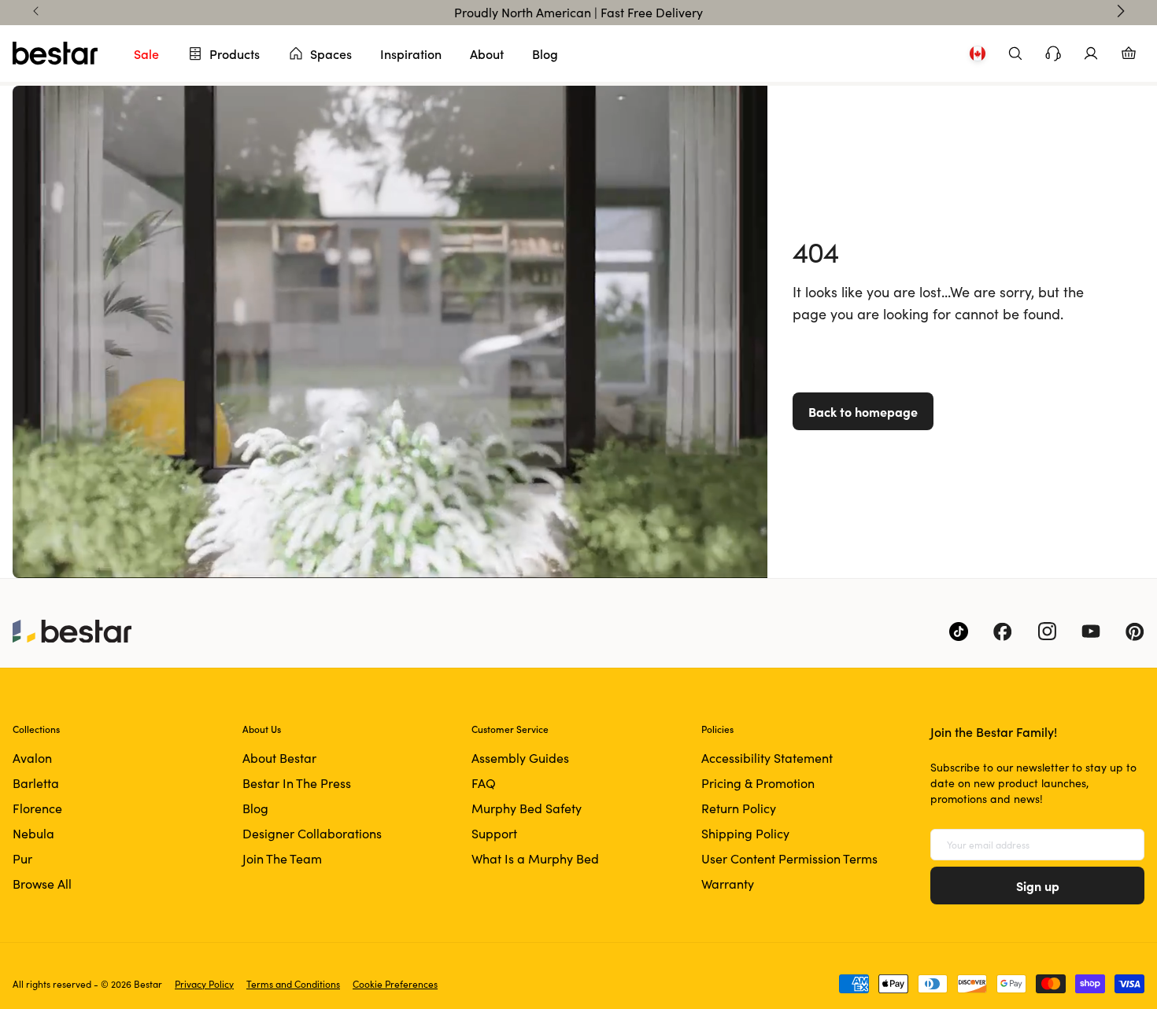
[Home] (55, 53)
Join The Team (282, 858)
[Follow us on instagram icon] (1046, 631)
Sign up (1037, 885)
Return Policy (738, 808)
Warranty (727, 883)
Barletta (36, 783)
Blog (545, 53)
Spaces (331, 53)
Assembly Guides (520, 757)
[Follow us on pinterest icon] (1135, 631)
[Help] (1053, 53)
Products (234, 53)
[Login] (1091, 53)
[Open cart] (1128, 53)
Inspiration (411, 53)
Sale (146, 53)
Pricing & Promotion (758, 783)
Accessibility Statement (767, 757)
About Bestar (279, 757)
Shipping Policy (745, 833)
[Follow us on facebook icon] (1002, 631)
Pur (22, 858)
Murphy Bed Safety (526, 808)
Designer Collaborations (312, 833)
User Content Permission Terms (789, 858)
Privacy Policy (204, 984)
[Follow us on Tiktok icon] (958, 631)
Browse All (42, 883)
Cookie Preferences (395, 984)
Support (494, 833)
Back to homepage (863, 411)
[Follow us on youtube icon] (1090, 631)
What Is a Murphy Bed (535, 858)
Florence (37, 808)
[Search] (1015, 53)
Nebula (33, 833)
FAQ (483, 783)
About (487, 53)
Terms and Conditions (293, 984)
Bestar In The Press (296, 783)
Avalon (32, 757)
